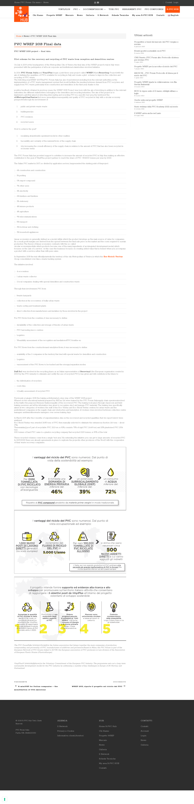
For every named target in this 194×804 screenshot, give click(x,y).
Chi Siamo (38, 15)
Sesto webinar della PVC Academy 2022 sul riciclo (156, 107)
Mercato (69, 15)
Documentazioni (93, 9)
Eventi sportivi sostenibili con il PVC (150, 51)
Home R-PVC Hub (108, 726)
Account (145, 731)
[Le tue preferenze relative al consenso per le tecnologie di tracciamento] (4, 799)
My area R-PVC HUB (142, 15)
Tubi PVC (114, 9)
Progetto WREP (54, 15)
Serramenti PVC (131, 9)
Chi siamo (36, 2)
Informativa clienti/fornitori (70, 735)
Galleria (90, 15)
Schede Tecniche (120, 15)
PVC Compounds (154, 9)
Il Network (103, 15)
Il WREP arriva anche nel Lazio (147, 113)
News (46, 2)
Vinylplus (64, 9)
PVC (75, 9)
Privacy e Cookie (65, 731)
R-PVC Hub (173, 9)
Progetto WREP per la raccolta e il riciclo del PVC (155, 66)
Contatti (168, 2)
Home (19, 36)
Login (175, 2)
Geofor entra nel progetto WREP (148, 100)
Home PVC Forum (22, 2)
